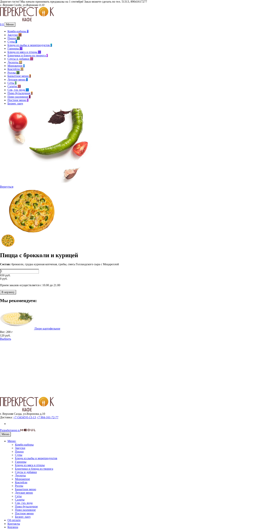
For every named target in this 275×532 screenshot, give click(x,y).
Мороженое (16, 65)
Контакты (13, 523)
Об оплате (14, 520)
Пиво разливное (18, 96)
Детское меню (17, 79)
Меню (10, 24)
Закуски (14, 34)
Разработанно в (10, 430)
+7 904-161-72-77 (47, 417)
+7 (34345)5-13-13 (24, 417)
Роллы (13, 72)
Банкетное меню (19, 76)
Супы (12, 41)
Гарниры (14, 48)
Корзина (12, 527)
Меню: (11, 441)
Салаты (14, 86)
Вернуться (6, 186)
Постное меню (17, 100)
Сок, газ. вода (18, 89)
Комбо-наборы (17, 31)
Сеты (11, 82)
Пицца (13, 38)
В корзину (8, 292)
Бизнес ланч (15, 103)
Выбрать (5, 338)
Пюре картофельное (47, 328)
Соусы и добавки (20, 58)
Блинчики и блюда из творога (27, 55)
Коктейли (15, 69)
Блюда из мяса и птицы (24, 52)
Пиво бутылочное (20, 93)
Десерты (14, 62)
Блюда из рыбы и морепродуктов (29, 45)
